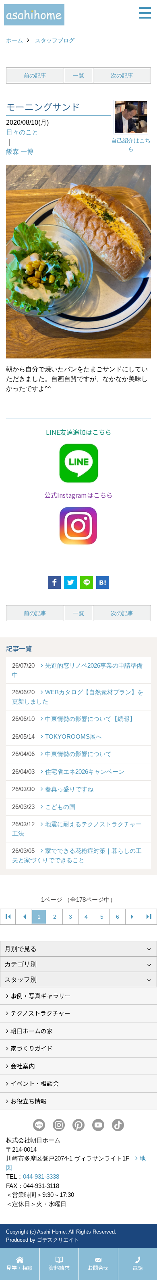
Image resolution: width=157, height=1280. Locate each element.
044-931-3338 (41, 1176)
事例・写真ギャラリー (40, 995)
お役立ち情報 (28, 1101)
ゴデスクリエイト (58, 1240)
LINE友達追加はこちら (79, 432)
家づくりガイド (31, 1048)
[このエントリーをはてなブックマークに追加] (102, 582)
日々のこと (22, 132)
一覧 (78, 75)
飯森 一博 (19, 151)
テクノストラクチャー (40, 1013)
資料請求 (59, 1268)
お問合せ (98, 1268)
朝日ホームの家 (31, 1031)
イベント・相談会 (34, 1083)
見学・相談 (19, 1268)
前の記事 (35, 75)
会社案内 (22, 1066)
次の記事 (122, 75)
